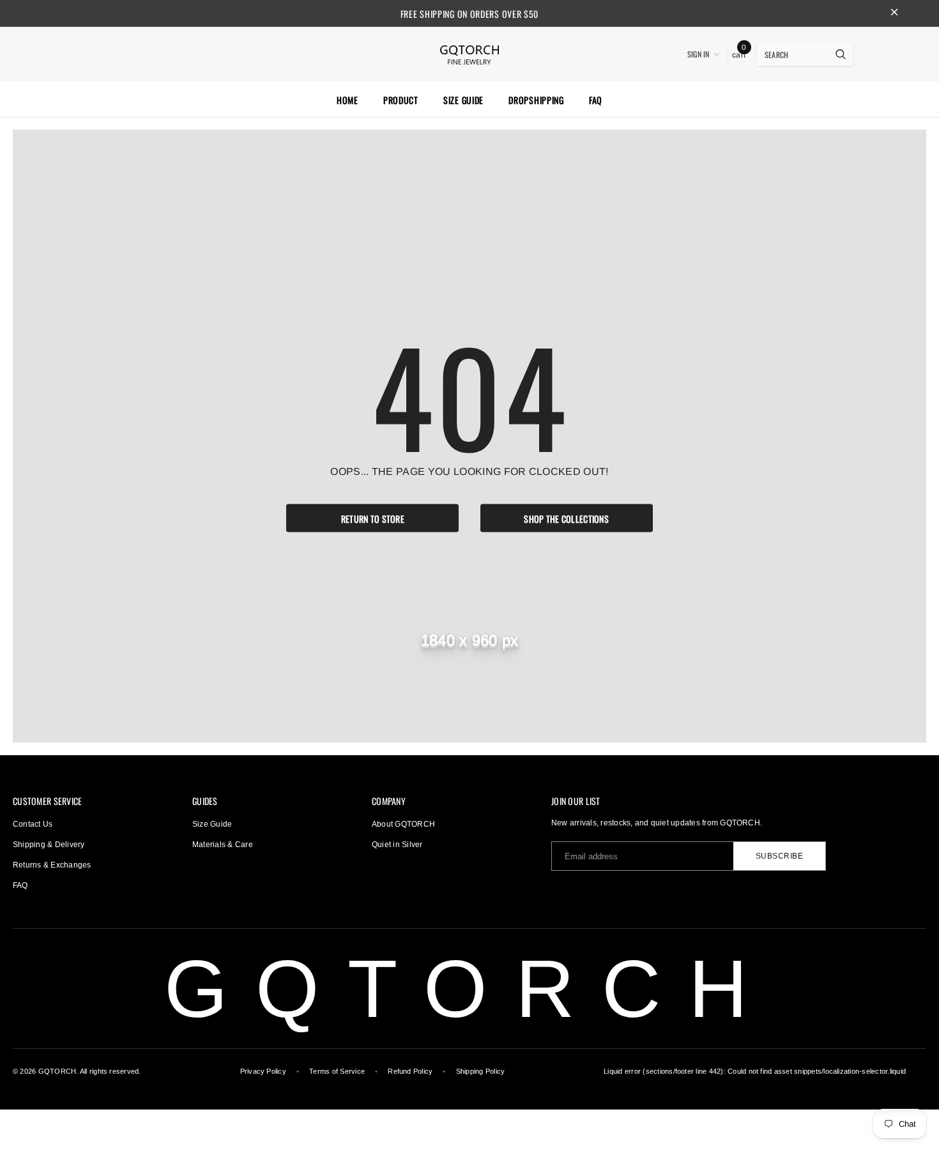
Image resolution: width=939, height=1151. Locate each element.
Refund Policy (410, 1071)
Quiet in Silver (397, 844)
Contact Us (32, 824)
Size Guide (212, 824)
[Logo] (469, 53)
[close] (894, 13)
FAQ (20, 885)
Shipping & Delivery (49, 844)
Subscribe (779, 856)
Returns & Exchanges (52, 865)
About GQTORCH (403, 824)
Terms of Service (337, 1071)
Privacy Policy (263, 1071)
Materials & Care (222, 844)
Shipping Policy (480, 1071)
